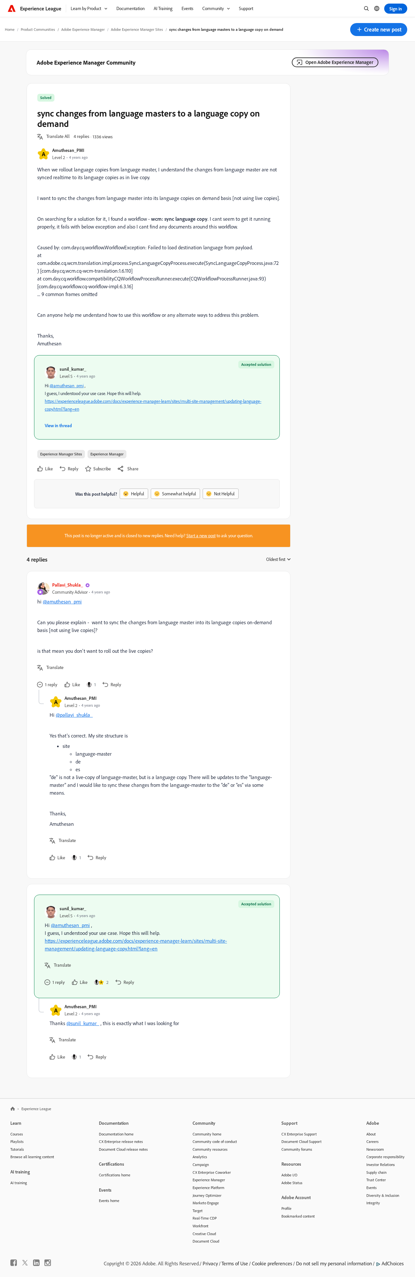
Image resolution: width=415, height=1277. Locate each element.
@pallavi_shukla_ (74, 715)
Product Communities (38, 29)
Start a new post (201, 536)
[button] (378, 29)
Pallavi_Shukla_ (67, 585)
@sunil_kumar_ (82, 1023)
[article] (157, 636)
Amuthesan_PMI (68, 150)
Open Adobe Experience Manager (339, 62)
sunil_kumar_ (73, 369)
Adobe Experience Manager (83, 29)
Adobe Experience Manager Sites (137, 29)
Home (10, 29)
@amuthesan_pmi (67, 386)
